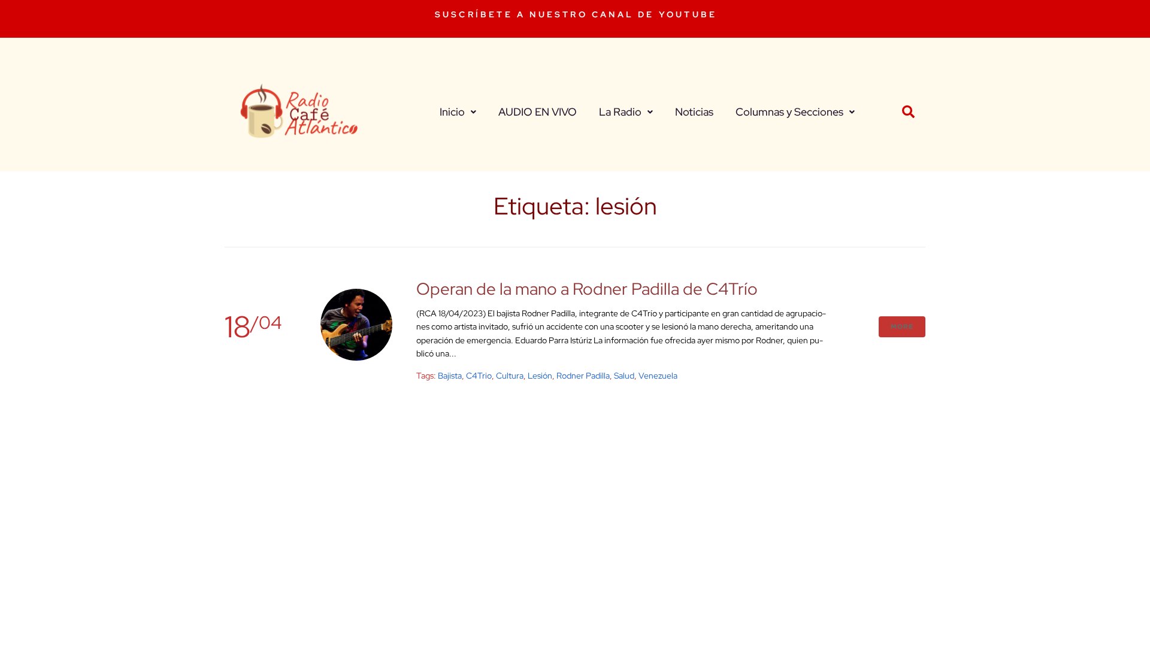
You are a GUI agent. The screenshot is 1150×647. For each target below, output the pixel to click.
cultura (509, 375)
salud (624, 375)
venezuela (657, 375)
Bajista (450, 375)
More (902, 326)
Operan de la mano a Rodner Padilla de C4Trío (587, 288)
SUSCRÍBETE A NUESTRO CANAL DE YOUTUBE (576, 14)
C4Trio (479, 375)
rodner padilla (583, 375)
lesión (540, 375)
